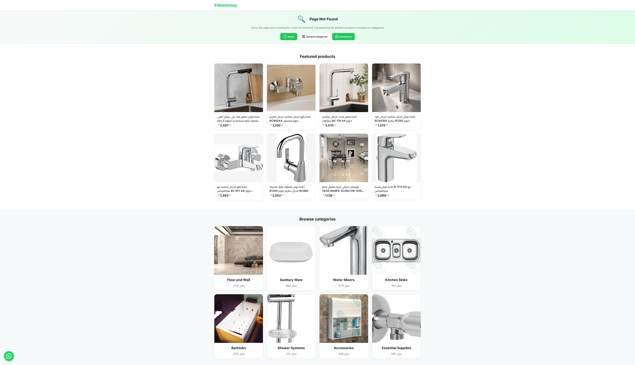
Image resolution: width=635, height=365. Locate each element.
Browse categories (316, 36)
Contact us (345, 36)
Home (291, 36)
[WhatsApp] (9, 356)
